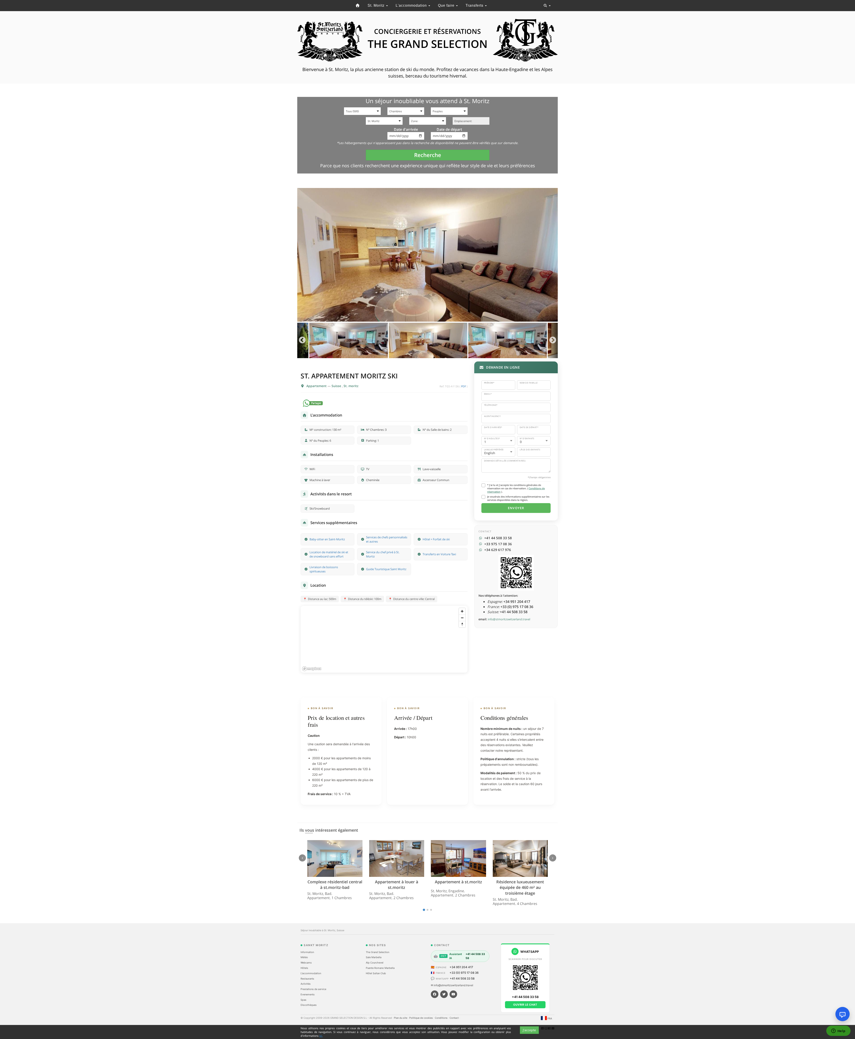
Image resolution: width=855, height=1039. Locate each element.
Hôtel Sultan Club (376, 973)
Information (307, 952)
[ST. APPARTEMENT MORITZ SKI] (427, 255)
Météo (304, 957)
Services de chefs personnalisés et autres (386, 539)
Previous (302, 340)
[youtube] (453, 994)
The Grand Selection (377, 952)
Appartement (317, 386)
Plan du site (401, 1017)
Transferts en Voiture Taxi (439, 554)
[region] (384, 639)
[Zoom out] (462, 617)
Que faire (447, 5)
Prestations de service (313, 989)
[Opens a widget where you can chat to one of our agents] (838, 1031)
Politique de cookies (421, 1017)
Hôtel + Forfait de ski (436, 539)
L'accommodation (412, 5)
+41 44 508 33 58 (462, 978)
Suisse (337, 386)
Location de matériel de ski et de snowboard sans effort (328, 554)
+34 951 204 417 (461, 967)
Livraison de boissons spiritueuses (323, 569)
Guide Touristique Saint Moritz (386, 569)
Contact (454, 1017)
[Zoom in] (462, 611)
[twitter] (444, 994)
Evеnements (308, 994)
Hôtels (304, 968)
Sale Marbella (373, 957)
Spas (303, 999)
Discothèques (309, 1004)
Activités (306, 983)
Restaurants (307, 978)
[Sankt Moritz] (357, 5)
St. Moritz (377, 5)
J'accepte (529, 1030)
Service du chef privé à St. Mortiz (382, 554)
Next (553, 340)
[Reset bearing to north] (462, 624)
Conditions (441, 1017)
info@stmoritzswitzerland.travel (509, 619)
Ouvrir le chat (525, 1004)
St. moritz (351, 386)
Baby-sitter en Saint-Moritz (327, 539)
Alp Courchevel (374, 962)
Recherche (427, 155)
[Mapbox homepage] (312, 668)
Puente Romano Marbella (380, 968)
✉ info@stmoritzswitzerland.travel (452, 985)
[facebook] (434, 994)
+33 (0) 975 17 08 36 (464, 972)
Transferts (475, 5)
